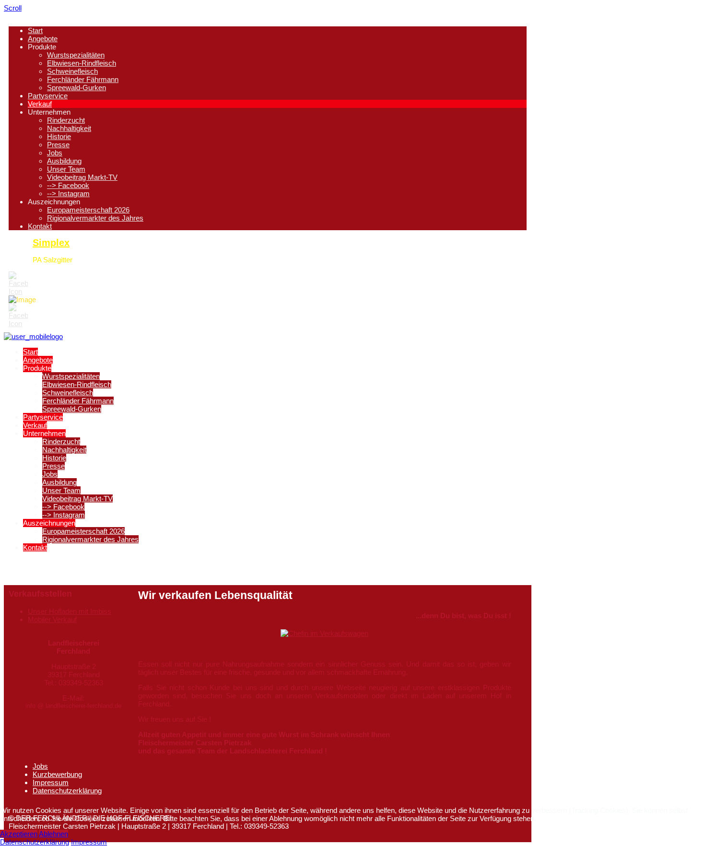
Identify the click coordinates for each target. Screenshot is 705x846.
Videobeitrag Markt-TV (82, 177)
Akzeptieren (18, 834)
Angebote (43, 39)
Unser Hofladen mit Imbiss (69, 611)
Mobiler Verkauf (52, 619)
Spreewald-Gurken (76, 87)
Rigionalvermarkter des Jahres (95, 218)
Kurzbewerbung (57, 774)
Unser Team (66, 169)
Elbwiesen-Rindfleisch (81, 63)
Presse (58, 145)
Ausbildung (64, 161)
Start (35, 30)
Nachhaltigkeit (69, 128)
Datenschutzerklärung (67, 791)
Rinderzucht (66, 120)
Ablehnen (53, 834)
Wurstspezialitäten (76, 55)
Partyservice (48, 96)
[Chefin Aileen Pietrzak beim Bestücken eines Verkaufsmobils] (324, 633)
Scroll (13, 8)
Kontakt (40, 226)
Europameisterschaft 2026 (88, 210)
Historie (59, 136)
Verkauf (40, 104)
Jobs (54, 153)
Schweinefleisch (72, 71)
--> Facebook (68, 185)
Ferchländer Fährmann (82, 79)
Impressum (51, 782)
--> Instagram (68, 193)
